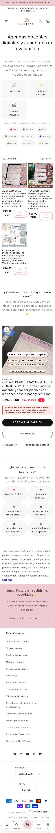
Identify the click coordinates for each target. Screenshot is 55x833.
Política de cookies (16, 682)
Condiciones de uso (16, 689)
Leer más (7, 579)
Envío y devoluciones (17, 655)
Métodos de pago (15, 662)
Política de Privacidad (17, 734)
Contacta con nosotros (18, 727)
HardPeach (20, 812)
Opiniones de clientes (17, 641)
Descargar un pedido (17, 720)
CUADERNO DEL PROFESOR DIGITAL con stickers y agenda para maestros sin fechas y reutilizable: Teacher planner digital (14, 256)
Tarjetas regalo (14, 648)
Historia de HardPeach (18, 741)
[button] (6, 21)
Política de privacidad (18, 817)
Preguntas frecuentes (17, 669)
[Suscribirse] (45, 618)
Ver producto (27, 433)
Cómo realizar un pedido (19, 713)
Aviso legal (12, 675)
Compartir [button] (11, 445)
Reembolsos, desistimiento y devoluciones (21, 705)
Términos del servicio (17, 696)
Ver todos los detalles (36, 445)
